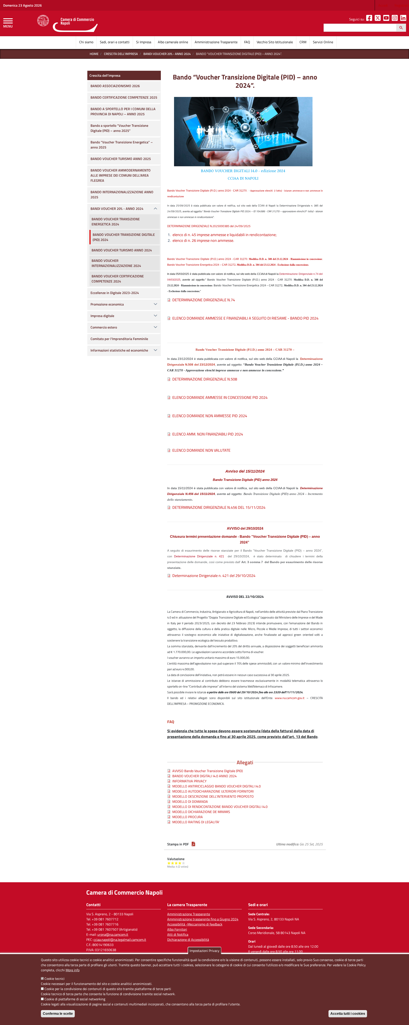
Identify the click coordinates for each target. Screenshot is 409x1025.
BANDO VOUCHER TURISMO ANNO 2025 (121, 158)
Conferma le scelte (58, 1013)
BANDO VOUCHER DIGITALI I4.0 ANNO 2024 (204, 775)
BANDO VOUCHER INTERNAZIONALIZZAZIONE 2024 (116, 263)
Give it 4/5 (180, 863)
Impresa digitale (102, 315)
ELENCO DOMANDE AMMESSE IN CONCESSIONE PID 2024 (220, 397)
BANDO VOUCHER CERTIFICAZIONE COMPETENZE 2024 (118, 279)
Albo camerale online (173, 42)
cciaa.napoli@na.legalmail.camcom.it (120, 939)
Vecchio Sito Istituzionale (275, 42)
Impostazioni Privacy (204, 950)
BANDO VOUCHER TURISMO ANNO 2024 (122, 250)
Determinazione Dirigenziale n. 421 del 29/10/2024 (213, 575)
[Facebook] (370, 19)
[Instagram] (395, 19)
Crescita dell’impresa (121, 53)
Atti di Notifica (177, 934)
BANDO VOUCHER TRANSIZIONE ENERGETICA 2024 (116, 221)
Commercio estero (104, 327)
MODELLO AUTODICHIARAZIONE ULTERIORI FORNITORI (213, 791)
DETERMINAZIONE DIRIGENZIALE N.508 (204, 379)
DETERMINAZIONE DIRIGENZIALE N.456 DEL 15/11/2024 (218, 507)
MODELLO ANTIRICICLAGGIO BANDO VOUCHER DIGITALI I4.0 (216, 786)
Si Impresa (143, 42)
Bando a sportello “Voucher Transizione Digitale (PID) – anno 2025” (119, 128)
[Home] (67, 23)
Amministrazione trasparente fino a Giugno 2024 (202, 919)
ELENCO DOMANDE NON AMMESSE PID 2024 (209, 416)
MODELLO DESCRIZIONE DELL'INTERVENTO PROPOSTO (213, 796)
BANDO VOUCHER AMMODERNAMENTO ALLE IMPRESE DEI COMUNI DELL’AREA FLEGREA (121, 175)
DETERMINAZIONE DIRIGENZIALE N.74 (203, 300)
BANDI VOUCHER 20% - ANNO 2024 (167, 53)
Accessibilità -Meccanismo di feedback (194, 924)
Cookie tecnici (55, 978)
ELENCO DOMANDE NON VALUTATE (201, 450)
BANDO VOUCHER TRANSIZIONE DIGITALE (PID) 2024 (124, 237)
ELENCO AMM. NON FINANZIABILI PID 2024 (207, 434)
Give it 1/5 (169, 863)
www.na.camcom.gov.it (289, 698)
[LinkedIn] (404, 19)
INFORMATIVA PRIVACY (189, 781)
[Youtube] (387, 19)
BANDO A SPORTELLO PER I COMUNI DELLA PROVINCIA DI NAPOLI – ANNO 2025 (123, 111)
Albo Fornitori (177, 929)
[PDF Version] (193, 844)
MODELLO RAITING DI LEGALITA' (195, 822)
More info (72, 970)
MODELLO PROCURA (187, 816)
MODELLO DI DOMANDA (190, 801)
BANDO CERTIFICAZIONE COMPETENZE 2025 (124, 97)
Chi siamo (86, 42)
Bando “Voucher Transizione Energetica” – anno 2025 (122, 145)
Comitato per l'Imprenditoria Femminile (119, 338)
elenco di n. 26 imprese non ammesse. (203, 240)
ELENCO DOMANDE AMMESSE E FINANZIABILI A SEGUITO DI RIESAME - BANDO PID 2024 (245, 318)
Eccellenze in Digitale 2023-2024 (115, 292)
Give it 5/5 (183, 863)
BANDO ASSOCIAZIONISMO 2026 (115, 85)
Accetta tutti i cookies (347, 1013)
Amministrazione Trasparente (216, 42)
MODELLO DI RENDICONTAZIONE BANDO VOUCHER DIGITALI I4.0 (220, 806)
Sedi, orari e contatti (115, 42)
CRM (303, 42)
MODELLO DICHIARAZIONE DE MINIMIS (201, 811)
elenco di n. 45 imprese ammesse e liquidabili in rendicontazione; (225, 235)
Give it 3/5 (176, 863)
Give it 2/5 (172, 863)
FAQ (247, 42)
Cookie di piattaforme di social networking (75, 999)
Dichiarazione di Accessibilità (188, 939)
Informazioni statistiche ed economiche (119, 350)
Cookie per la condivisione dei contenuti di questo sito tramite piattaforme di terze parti (108, 988)
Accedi (383, 5)
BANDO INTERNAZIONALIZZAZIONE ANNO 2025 (122, 194)
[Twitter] (378, 19)
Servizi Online (323, 42)
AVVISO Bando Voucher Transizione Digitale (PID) (207, 770)
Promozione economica (107, 304)
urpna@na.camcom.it (112, 934)
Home (94, 53)
